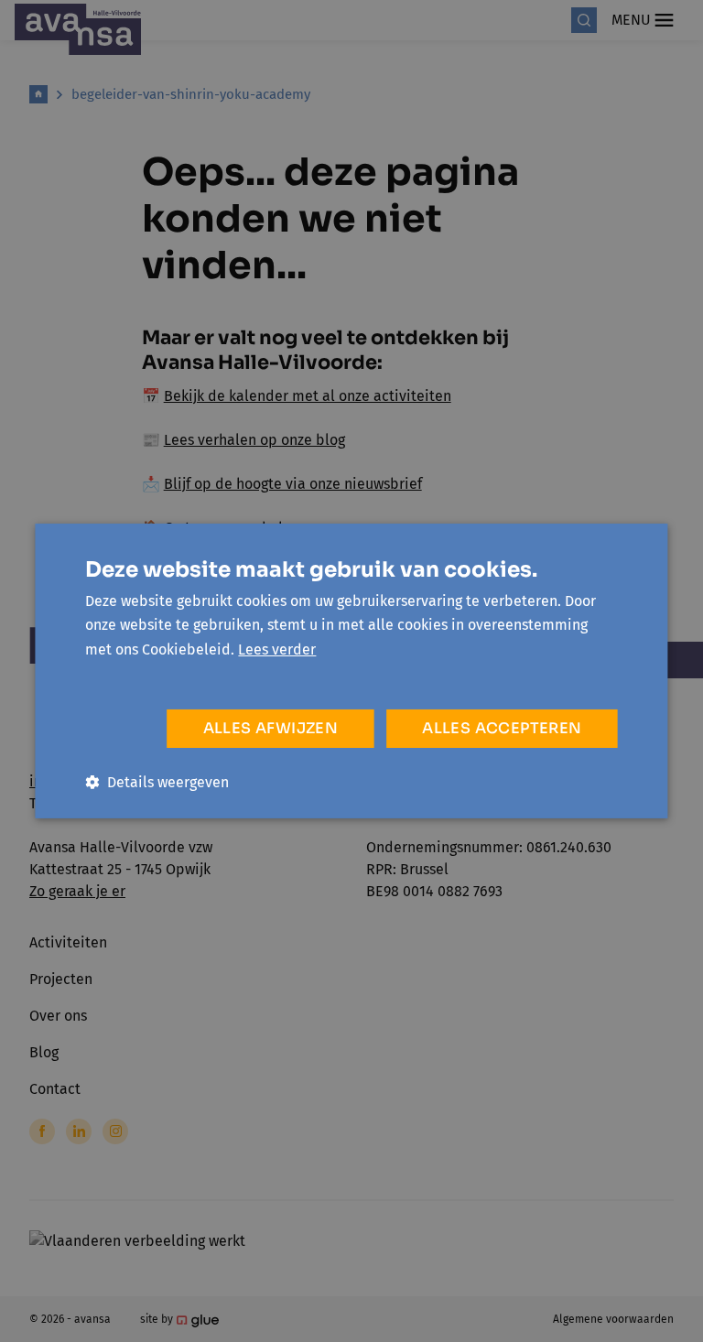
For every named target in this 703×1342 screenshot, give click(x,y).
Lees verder (277, 649)
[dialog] (351, 671)
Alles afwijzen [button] (271, 728)
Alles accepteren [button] (501, 728)
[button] (157, 782)
